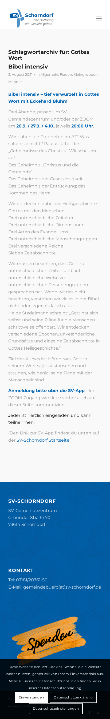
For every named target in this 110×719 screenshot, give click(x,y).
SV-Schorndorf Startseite (42, 440)
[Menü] (99, 18)
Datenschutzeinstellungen (56, 708)
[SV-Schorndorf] (45, 18)
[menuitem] (99, 18)
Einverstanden (31, 697)
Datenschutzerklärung (73, 697)
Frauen (66, 74)
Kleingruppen (86, 74)
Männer (15, 81)
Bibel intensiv (28, 66)
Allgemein (49, 74)
